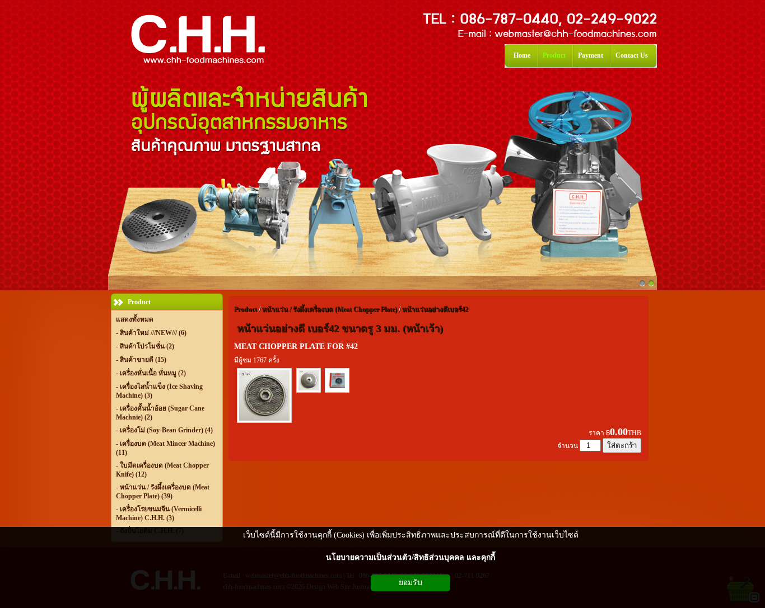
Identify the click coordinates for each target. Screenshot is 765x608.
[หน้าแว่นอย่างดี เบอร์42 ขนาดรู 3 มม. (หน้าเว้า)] (264, 422)
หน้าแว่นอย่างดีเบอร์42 (435, 309)
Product (245, 309)
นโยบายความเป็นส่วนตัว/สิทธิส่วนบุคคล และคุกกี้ (410, 557)
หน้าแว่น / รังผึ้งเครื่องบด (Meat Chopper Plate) (329, 309)
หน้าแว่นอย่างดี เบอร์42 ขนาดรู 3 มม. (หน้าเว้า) (340, 328)
